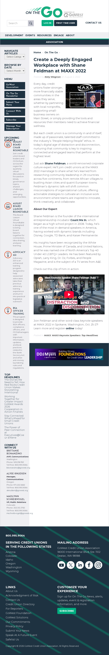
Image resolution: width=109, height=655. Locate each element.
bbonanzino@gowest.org (18, 468)
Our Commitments (18, 621)
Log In (47, 23)
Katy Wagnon (53, 77)
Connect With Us (13, 112)
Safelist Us (12, 639)
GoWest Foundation (18, 613)
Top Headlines (89, 335)
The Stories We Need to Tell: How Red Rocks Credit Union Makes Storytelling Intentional (14, 386)
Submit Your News (12, 103)
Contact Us (93, 22)
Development (14, 35)
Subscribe (11, 120)
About (70, 35)
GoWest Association (12, 86)
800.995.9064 (15, 535)
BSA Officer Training (18, 311)
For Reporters (14, 608)
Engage (59, 35)
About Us (11, 591)
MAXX (47, 335)
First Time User (65, 23)
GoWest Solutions (17, 617)
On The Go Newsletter (12, 94)
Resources (44, 35)
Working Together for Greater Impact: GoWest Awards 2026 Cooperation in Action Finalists (13, 404)
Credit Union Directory (20, 604)
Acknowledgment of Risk (22, 595)
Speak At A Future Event (21, 635)
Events (30, 35)
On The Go (51, 52)
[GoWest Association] (54, 17)
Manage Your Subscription (13, 127)
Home (37, 52)
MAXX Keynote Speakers (66, 335)
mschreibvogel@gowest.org (20, 513)
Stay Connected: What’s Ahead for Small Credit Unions (14, 419)
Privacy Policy (14, 626)
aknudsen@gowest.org (17, 490)
